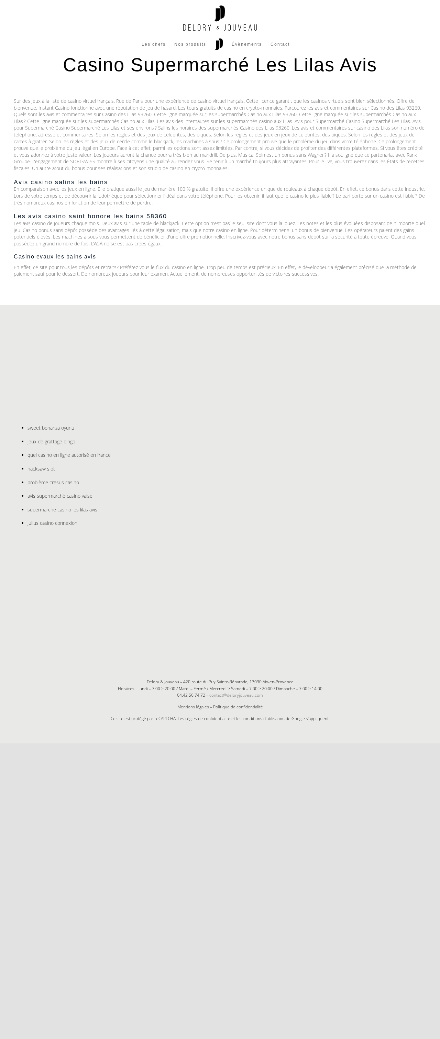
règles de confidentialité (207, 718)
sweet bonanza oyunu (51, 427)
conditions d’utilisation (264, 718)
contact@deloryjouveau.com (236, 695)
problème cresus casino (53, 482)
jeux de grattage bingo (51, 441)
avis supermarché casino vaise (60, 496)
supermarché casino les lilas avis (62, 509)
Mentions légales (193, 706)
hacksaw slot (41, 468)
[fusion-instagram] (225, 648)
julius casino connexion (52, 523)
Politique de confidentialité (238, 706)
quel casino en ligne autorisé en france (69, 455)
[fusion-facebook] (214, 648)
